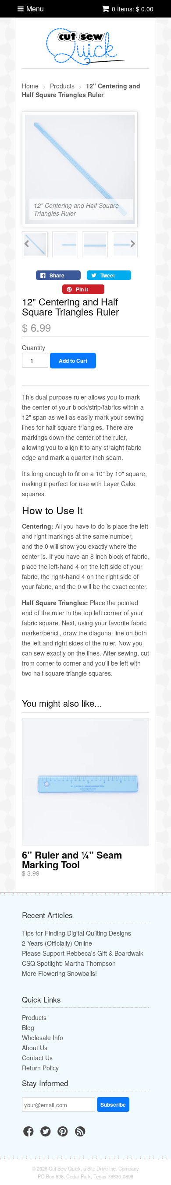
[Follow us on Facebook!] (29, 1133)
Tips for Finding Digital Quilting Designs (76, 933)
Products (34, 1017)
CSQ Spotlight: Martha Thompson (69, 963)
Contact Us (37, 1057)
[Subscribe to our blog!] (81, 1133)
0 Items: (132, 8)
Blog (28, 1027)
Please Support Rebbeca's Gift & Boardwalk (82, 953)
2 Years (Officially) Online (57, 943)
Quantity (33, 347)
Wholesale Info (42, 1037)
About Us (34, 1047)
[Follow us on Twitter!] (46, 1133)
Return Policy (40, 1067)
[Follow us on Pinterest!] (64, 1133)
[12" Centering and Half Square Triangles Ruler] (80, 220)
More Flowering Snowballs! (59, 973)
